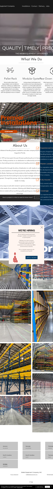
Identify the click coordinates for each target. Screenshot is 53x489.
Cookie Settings (40, 486)
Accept (47, 486)
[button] (42, 227)
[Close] (51, 487)
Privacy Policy (20, 487)
